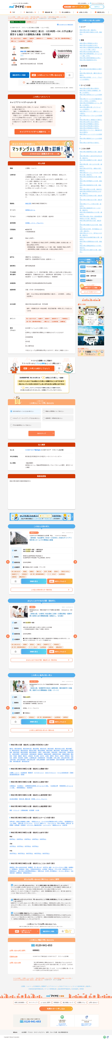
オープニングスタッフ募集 (60, 867)
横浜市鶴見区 (18, 748)
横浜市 (11, 748)
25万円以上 (28, 846)
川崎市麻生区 (33, 754)
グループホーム (52, 823)
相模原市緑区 (47, 754)
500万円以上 (46, 853)
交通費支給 (19, 873)
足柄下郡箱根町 (50, 759)
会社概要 (24, 1032)
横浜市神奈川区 (27, 748)
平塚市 (15, 756)
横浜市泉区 (16, 752)
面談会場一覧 (48, 12)
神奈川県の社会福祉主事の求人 (89, 51)
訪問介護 (12, 821)
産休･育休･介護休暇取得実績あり (27, 871)
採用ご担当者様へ (20, 1002)
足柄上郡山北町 (31, 759)
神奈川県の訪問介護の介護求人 (89, 88)
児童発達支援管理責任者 (35, 989)
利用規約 (56, 1002)
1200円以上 (27, 839)
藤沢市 (25, 756)
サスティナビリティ (39, 1032)
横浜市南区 (51, 748)
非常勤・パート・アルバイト (34, 223)
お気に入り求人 (83, 12)
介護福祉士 (13, 786)
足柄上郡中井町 (65, 757)
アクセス (30, 1032)
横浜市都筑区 (33, 752)
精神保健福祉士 (21, 787)
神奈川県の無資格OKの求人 (88, 60)
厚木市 (57, 756)
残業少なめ (41, 871)
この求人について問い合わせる (47, 75)
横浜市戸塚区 (33, 750)
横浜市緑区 (57, 750)
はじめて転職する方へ (91, 292)
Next (75, 562)
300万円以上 (21, 853)
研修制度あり (13, 871)
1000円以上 (20, 839)
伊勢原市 (67, 756)
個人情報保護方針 (63, 1032)
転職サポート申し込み (56, 1009)
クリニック (16, 810)
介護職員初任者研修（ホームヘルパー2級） (37, 786)
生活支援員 (74, 989)
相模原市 (40, 754)
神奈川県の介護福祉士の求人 (89, 43)
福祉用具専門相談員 (64, 989)
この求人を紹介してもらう (37, 368)
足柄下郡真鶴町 (60, 759)
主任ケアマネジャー (50, 772)
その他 (37, 810)
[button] (41, 433)
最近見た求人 (101, 12)
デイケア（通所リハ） (40, 823)
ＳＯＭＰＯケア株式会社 (66, 24)
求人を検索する (66, 12)
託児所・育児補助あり (51, 871)
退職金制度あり (27, 873)
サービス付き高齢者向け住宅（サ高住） (52, 821)
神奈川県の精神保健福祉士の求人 (90, 58)
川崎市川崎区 (46, 752)
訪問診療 (17, 825)
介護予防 (64, 825)
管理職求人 (15, 869)
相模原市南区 (66, 754)
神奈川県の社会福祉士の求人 (89, 45)
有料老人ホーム (30, 210)
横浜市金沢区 (15, 750)
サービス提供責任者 (62, 772)
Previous (8, 562)
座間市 (15, 757)
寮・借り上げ (38, 867)
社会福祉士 (20, 786)
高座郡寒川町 (41, 757)
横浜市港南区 (41, 750)
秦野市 (52, 756)
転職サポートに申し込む (76, 6)
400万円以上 (37, 853)
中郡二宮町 (57, 757)
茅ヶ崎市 (36, 756)
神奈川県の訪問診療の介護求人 (89, 126)
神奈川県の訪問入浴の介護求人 (89, 122)
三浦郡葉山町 (33, 757)
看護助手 (30, 772)
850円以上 (12, 839)
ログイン (97, 6)
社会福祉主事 (54, 786)
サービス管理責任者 (50, 989)
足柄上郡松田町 (21, 759)
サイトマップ (33, 1002)
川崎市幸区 (54, 752)
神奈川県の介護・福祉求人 (88, 30)
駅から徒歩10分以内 (21, 867)
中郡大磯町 (49, 757)
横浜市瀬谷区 (64, 750)
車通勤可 (30, 867)
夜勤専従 (12, 867)
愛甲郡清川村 (25, 761)
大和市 (62, 756)
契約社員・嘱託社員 (24, 799)
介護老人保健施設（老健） (23, 821)
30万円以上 (35, 846)
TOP (13, 12)
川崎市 (39, 752)
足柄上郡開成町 (41, 759)
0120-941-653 (44, 945)
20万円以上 (20, 846)
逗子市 (42, 756)
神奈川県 (23, 51)
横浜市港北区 (24, 750)
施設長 (88, 986)
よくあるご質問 (45, 1002)
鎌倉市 (20, 756)
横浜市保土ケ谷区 (60, 748)
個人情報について (68, 1002)
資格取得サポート (67, 869)
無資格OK (29, 787)
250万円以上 (13, 853)
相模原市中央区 (56, 754)
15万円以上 (13, 846)
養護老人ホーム (56, 825)
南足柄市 (20, 757)
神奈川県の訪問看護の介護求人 (89, 124)
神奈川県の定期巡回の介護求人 (89, 128)
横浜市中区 (43, 748)
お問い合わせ (93, 1002)
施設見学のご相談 (19, 75)
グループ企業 (53, 1032)
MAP (22, 55)
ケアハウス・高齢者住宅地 (34, 825)
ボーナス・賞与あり (64, 871)
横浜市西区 (36, 748)
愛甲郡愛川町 (17, 761)
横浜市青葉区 (24, 752)
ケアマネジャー (52, 986)
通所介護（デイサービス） (25, 823)
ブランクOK (58, 869)
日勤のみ (50, 869)
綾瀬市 (26, 757)
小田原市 (30, 756)
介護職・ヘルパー (14, 772)
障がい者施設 (61, 823)
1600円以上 (43, 839)
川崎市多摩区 (15, 754)
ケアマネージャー (39, 772)
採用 (47, 1032)
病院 (11, 810)
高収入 (27, 869)
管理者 (22, 774)
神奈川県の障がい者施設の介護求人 (91, 119)
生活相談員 (24, 772)
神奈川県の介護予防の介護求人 (89, 142)
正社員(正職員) (14, 799)
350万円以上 (29, 853)
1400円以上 (35, 839)
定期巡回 (23, 825)
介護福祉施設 (24, 810)
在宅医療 (31, 810)
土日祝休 (44, 869)
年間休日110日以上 (36, 869)
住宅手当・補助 (47, 867)
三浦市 (47, 756)
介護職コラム (81, 1002)
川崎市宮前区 (24, 754)
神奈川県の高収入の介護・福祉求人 (91, 189)
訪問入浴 (68, 823)
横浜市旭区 (49, 750)
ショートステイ (47, 825)
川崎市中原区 (62, 752)
